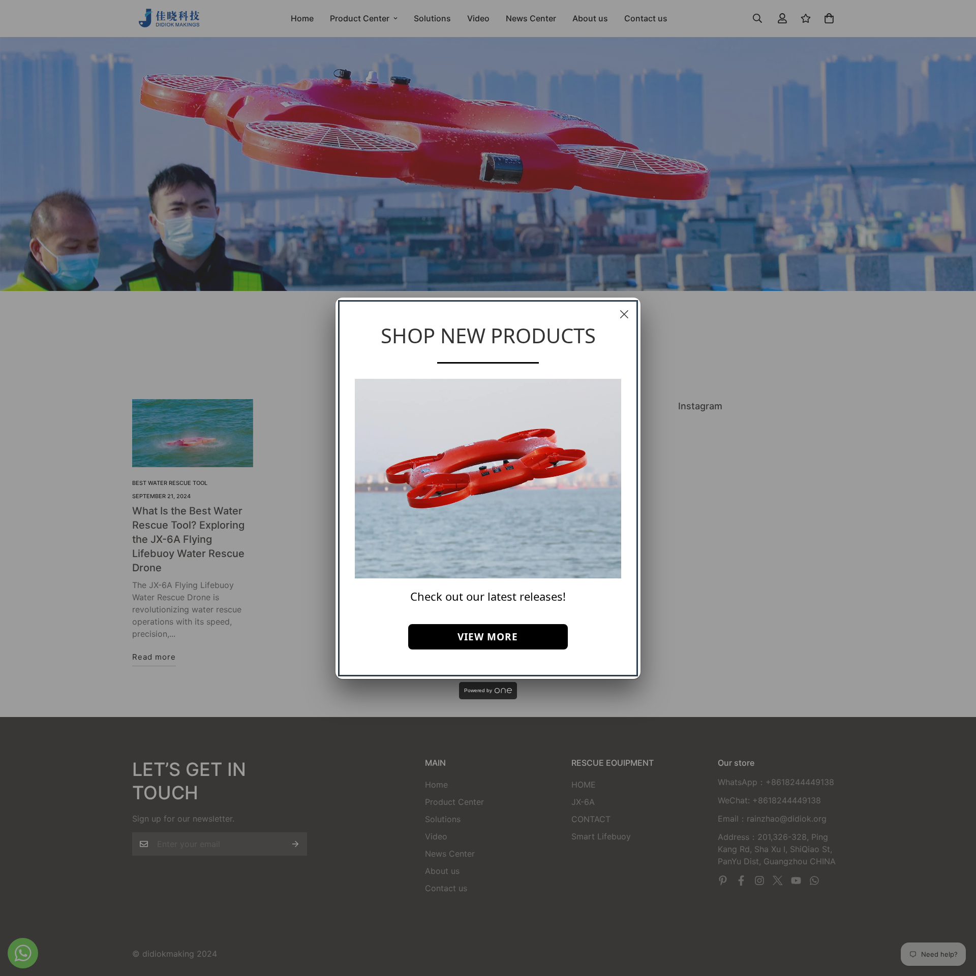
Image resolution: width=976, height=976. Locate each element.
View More (488, 636)
